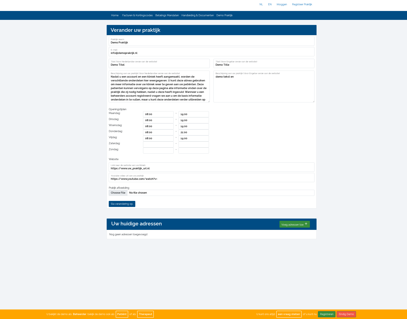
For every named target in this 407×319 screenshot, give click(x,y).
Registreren (326, 314)
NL (261, 4)
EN (270, 4)
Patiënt (122, 314)
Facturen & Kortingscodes (137, 15)
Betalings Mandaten (167, 15)
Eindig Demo (346, 314)
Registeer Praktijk (302, 4)
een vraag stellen (289, 314)
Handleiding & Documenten (197, 15)
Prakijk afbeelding (119, 187)
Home (114, 15)
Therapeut (145, 314)
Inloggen (282, 4)
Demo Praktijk (224, 15)
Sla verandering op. (122, 203)
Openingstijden (117, 109)
